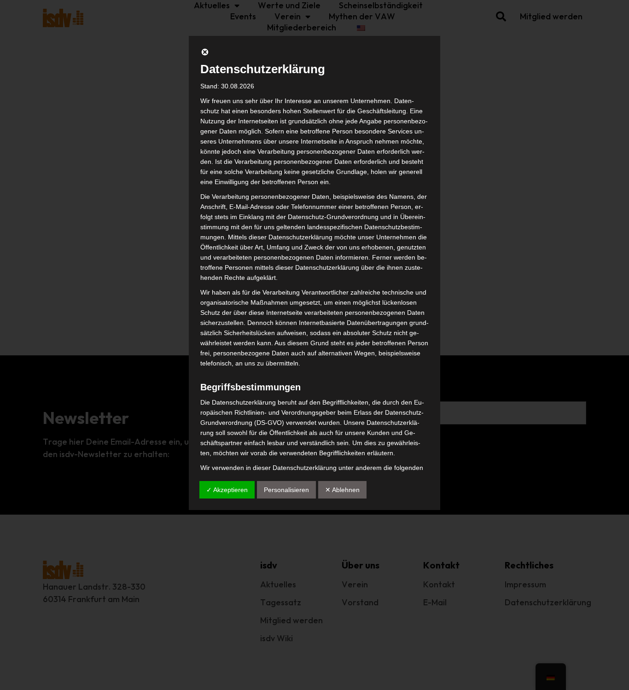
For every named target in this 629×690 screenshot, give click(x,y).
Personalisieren (286, 489)
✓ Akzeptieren (227, 489)
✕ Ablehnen (342, 489)
